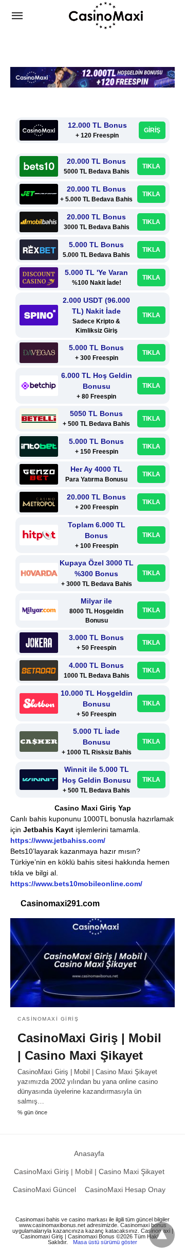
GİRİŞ (152, 130)
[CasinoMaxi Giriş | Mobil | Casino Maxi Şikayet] (92, 963)
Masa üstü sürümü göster (105, 1242)
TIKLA (151, 166)
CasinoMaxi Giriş (48, 1019)
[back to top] (162, 1235)
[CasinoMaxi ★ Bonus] (106, 15)
